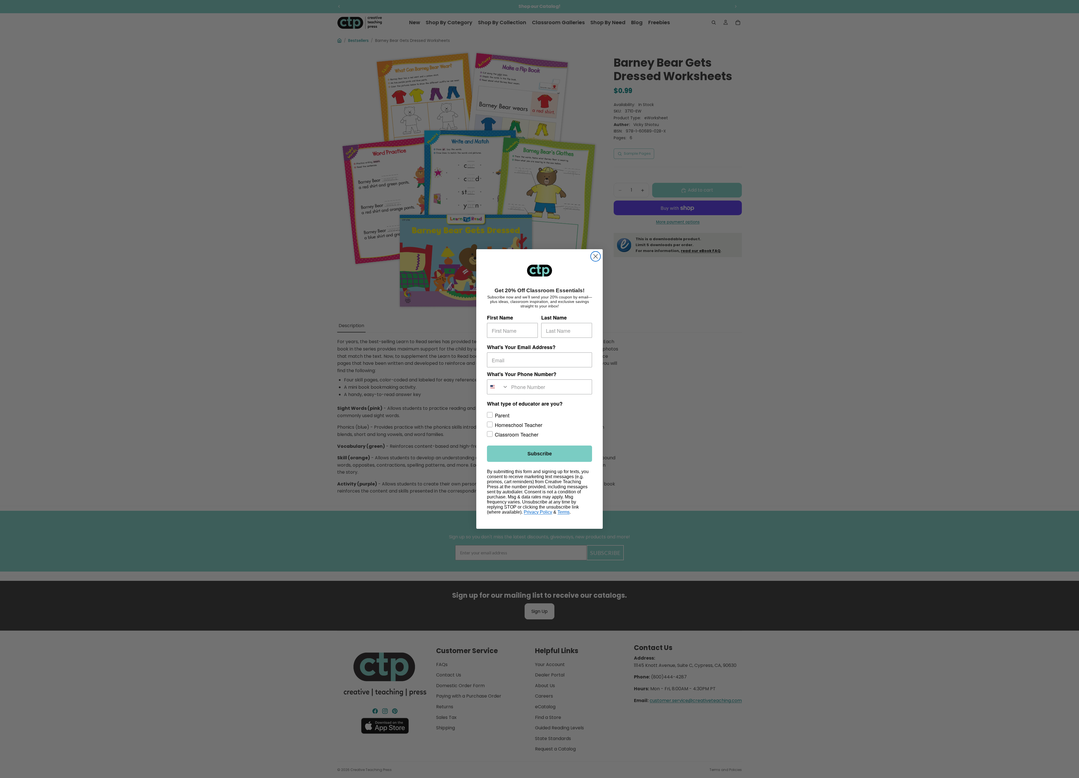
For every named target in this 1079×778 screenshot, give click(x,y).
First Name (500, 317)
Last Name (554, 317)
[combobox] (497, 387)
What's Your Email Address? (521, 347)
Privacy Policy (538, 512)
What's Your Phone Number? (521, 374)
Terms (563, 512)
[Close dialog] (595, 256)
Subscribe (539, 454)
